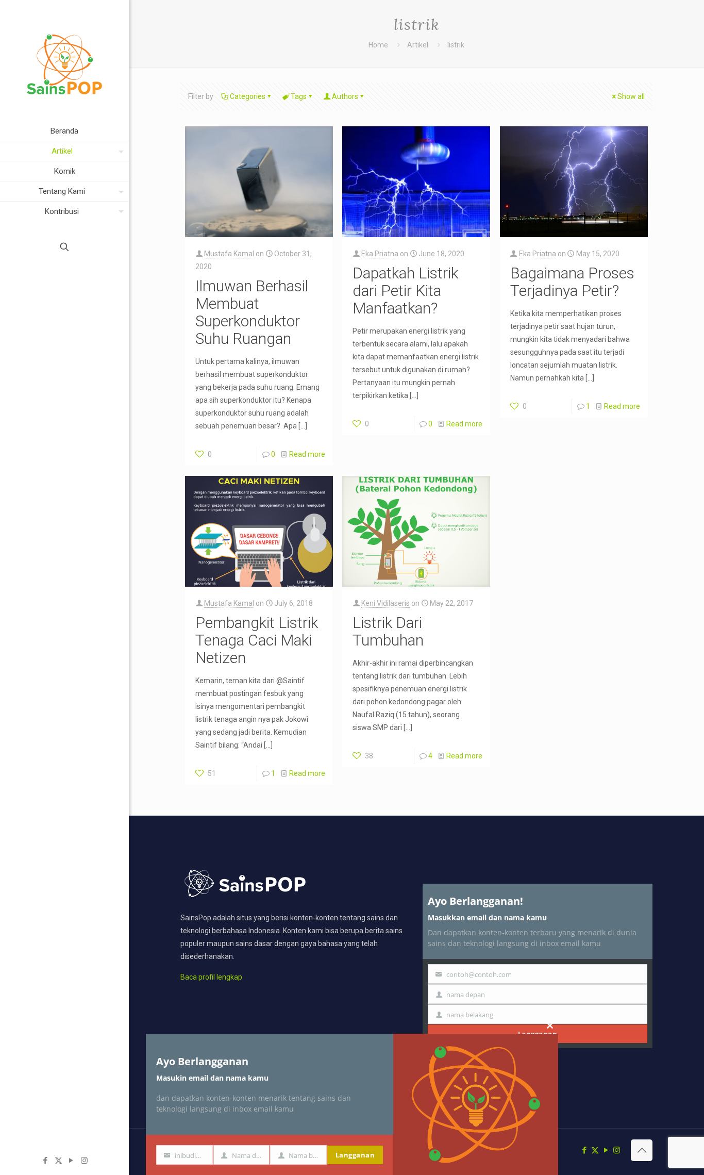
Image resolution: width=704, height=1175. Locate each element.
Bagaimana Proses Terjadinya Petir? (572, 282)
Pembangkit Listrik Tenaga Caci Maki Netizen (256, 640)
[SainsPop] (64, 60)
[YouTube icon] (71, 1160)
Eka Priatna (379, 254)
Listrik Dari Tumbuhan (388, 631)
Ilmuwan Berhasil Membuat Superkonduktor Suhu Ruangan (251, 312)
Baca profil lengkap (211, 977)
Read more (307, 454)
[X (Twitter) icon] (58, 1160)
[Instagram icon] (84, 1160)
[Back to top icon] (641, 1150)
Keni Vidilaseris (385, 603)
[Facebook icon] (45, 1160)
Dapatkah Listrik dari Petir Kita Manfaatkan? (405, 290)
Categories (247, 96)
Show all (631, 96)
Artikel (417, 45)
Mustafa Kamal (229, 254)
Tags (299, 96)
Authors (345, 96)
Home (378, 45)
